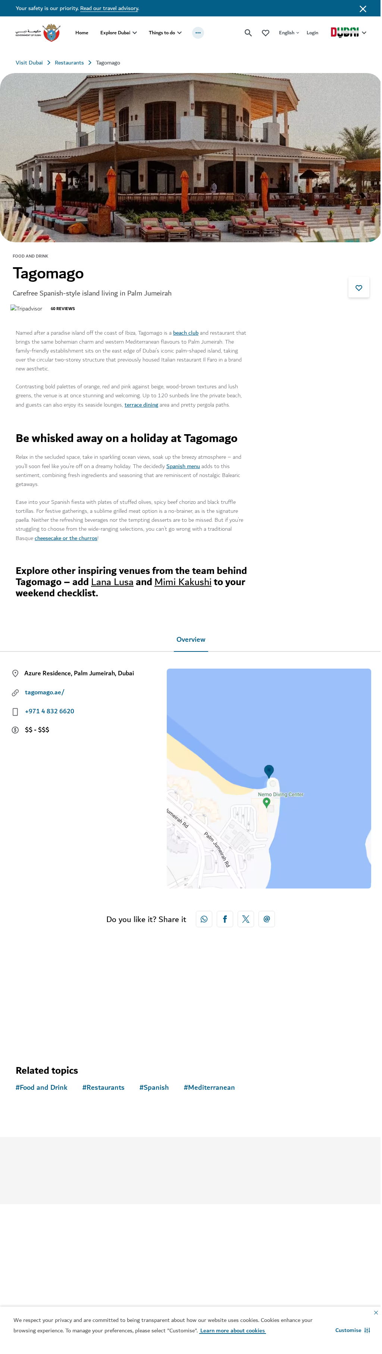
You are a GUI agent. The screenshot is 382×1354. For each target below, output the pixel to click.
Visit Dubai (29, 62)
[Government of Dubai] (38, 33)
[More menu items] (198, 33)
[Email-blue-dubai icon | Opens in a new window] (264, 916)
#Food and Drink (42, 1085)
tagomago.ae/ (45, 690)
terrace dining (141, 402)
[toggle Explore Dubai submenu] (134, 32)
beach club (185, 330)
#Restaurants (103, 1085)
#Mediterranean (209, 1085)
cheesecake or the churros (66, 535)
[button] (347, 1330)
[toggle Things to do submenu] (179, 32)
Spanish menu (183, 463)
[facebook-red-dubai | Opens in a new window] (222, 916)
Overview (188, 637)
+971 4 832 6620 (49, 709)
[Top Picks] (260, 32)
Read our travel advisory (109, 8)
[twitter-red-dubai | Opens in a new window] (243, 916)
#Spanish (154, 1085)
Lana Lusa (144, 579)
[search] (242, 32)
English (281, 32)
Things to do (162, 32)
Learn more (177, 1173)
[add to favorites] (353, 284)
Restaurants (69, 62)
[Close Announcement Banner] (357, 8)
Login (307, 32)
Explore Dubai (115, 32)
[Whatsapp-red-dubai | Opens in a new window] (201, 916)
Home (81, 32)
